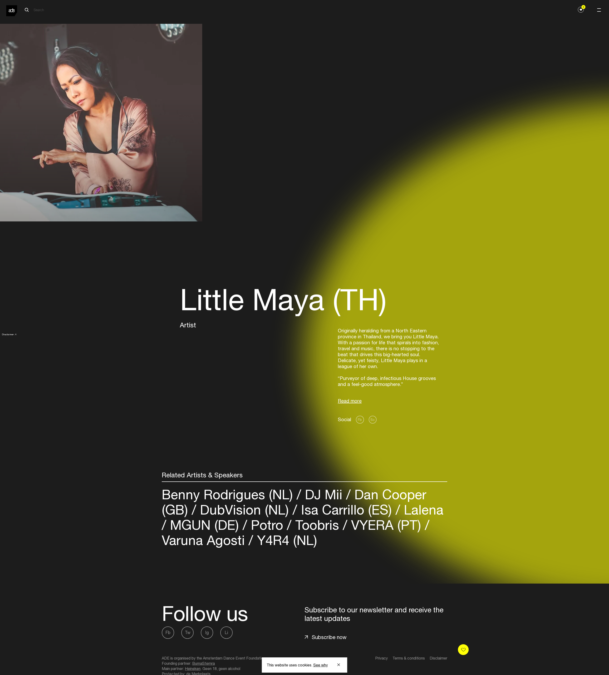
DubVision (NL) (244, 509)
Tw (187, 632)
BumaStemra (203, 663)
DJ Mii (323, 494)
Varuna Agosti (205, 540)
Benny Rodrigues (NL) (229, 494)
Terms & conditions (409, 658)
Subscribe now (329, 637)
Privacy (381, 658)
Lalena (421, 509)
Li (226, 632)
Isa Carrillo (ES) (346, 509)
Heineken (193, 668)
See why (320, 665)
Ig (207, 632)
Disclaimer (8, 334)
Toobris (317, 525)
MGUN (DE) (204, 525)
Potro (267, 525)
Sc (372, 420)
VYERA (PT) (386, 525)
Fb (360, 420)
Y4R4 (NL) (285, 540)
